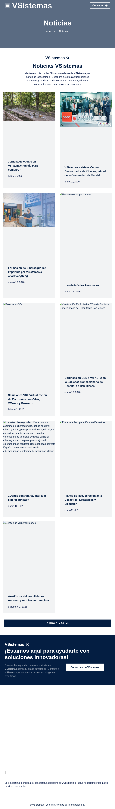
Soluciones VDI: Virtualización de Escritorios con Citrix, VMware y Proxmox (27, 399)
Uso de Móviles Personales (82, 285)
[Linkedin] (7, 765)
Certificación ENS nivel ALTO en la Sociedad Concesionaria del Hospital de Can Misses (85, 381)
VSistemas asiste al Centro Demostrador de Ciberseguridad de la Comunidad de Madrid (85, 171)
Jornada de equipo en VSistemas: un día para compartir (23, 165)
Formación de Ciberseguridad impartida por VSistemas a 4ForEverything (27, 272)
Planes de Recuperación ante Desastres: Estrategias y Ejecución (83, 499)
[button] (7, 5)
